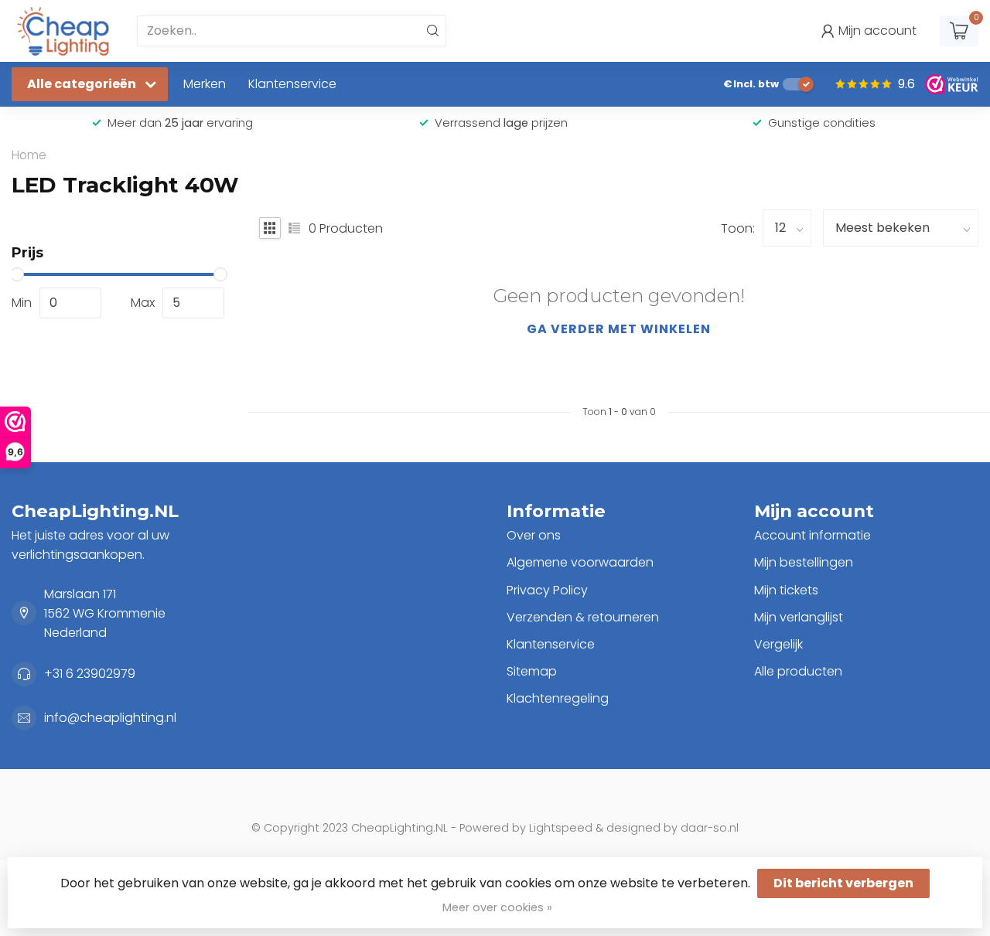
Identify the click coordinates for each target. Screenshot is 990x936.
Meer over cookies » (497, 907)
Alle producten (798, 671)
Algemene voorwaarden (580, 562)
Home (29, 155)
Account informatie (812, 535)
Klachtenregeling (558, 698)
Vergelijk (778, 644)
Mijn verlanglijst (798, 617)
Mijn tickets (786, 590)
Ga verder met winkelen (619, 329)
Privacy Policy (547, 590)
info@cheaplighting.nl (110, 718)
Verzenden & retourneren (583, 617)
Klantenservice (292, 84)
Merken (204, 84)
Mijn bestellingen (803, 562)
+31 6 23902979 (89, 673)
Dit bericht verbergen (843, 883)
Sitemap (532, 671)
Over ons (534, 535)
